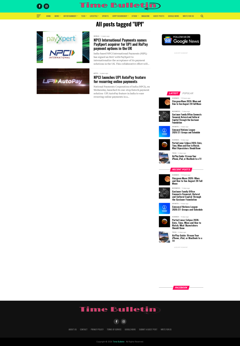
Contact (84, 329)
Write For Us (188, 15)
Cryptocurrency (119, 15)
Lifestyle (94, 15)
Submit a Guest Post (148, 329)
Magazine (145, 15)
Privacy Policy (97, 329)
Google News (173, 15)
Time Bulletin (118, 342)
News (57, 15)
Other (134, 15)
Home (48, 15)
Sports (105, 15)
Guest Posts (158, 15)
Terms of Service (114, 329)
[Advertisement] (181, 71)
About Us (73, 329)
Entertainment (70, 15)
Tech (83, 15)
